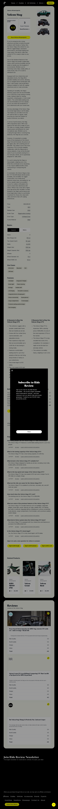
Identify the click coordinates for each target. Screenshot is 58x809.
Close (29, 431)
